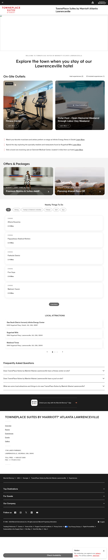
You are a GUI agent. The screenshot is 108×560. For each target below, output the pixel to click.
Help (45, 529)
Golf (56, 210)
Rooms (7, 429)
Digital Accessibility (88, 526)
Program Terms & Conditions (43, 526)
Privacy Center (58, 526)
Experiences (9, 433)
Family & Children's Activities (32, 210)
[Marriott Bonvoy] (101, 2)
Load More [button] (54, 304)
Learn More (11, 126)
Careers (20, 526)
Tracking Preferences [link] (9, 526)
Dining (16, 210)
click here (96, 555)
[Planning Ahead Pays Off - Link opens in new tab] (80, 181)
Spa (63, 210)
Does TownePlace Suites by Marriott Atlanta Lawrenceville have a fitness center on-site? (36, 371)
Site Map (27, 529)
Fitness (48, 210)
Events (7, 437)
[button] (93, 2)
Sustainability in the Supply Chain (13, 529)
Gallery (7, 441)
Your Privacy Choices (74, 526)
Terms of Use (28, 526)
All (8, 210)
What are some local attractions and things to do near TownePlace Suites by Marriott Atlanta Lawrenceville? (44, 386)
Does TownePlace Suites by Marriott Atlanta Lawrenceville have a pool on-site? (33, 379)
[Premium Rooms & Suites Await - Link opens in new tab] (28, 181)
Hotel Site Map (37, 529)
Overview (8, 426)
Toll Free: (15, 457)
